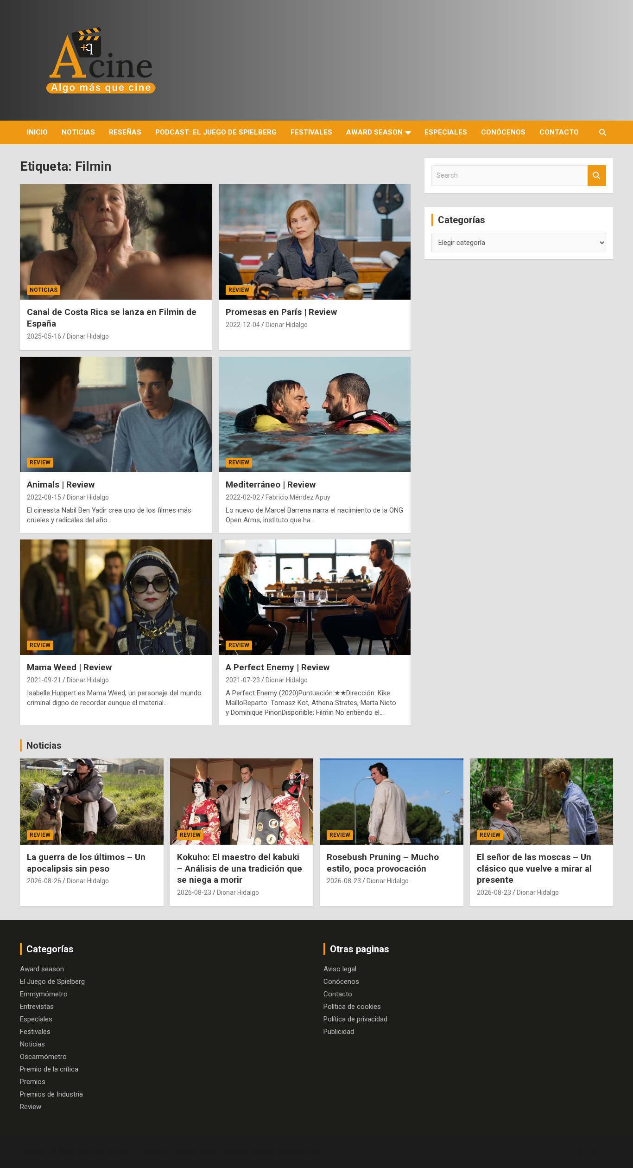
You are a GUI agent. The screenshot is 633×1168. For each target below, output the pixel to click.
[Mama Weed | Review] (116, 597)
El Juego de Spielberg (52, 981)
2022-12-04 (243, 324)
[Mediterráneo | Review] (314, 414)
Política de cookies (352, 1006)
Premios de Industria (51, 1094)
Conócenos (503, 132)
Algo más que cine (103, 1151)
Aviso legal (339, 969)
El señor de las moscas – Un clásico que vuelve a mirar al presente (534, 868)
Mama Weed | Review (69, 667)
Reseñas (125, 132)
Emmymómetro (44, 994)
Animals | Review (61, 484)
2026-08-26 (44, 881)
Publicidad (338, 1031)
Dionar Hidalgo (88, 336)
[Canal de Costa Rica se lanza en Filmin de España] (116, 242)
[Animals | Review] (116, 414)
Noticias (78, 132)
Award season (374, 132)
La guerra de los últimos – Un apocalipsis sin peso (86, 863)
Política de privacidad (355, 1019)
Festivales (311, 132)
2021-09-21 (44, 680)
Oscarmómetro (43, 1056)
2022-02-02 (243, 497)
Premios (32, 1082)
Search (597, 175)
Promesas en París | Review (281, 312)
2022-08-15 (44, 497)
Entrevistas (37, 1006)
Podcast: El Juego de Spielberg (216, 132)
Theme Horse (195, 1151)
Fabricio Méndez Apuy (298, 497)
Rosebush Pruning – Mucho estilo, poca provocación (383, 863)
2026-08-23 (194, 892)
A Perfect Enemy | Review (277, 667)
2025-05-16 (44, 336)
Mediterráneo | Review (271, 484)
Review (238, 290)
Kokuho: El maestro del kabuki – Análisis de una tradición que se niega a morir (239, 868)
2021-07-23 (243, 680)
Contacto (559, 132)
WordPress (306, 1151)
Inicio (37, 132)
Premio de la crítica (49, 1069)
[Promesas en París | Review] (314, 242)
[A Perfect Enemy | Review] (314, 597)
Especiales (445, 132)
